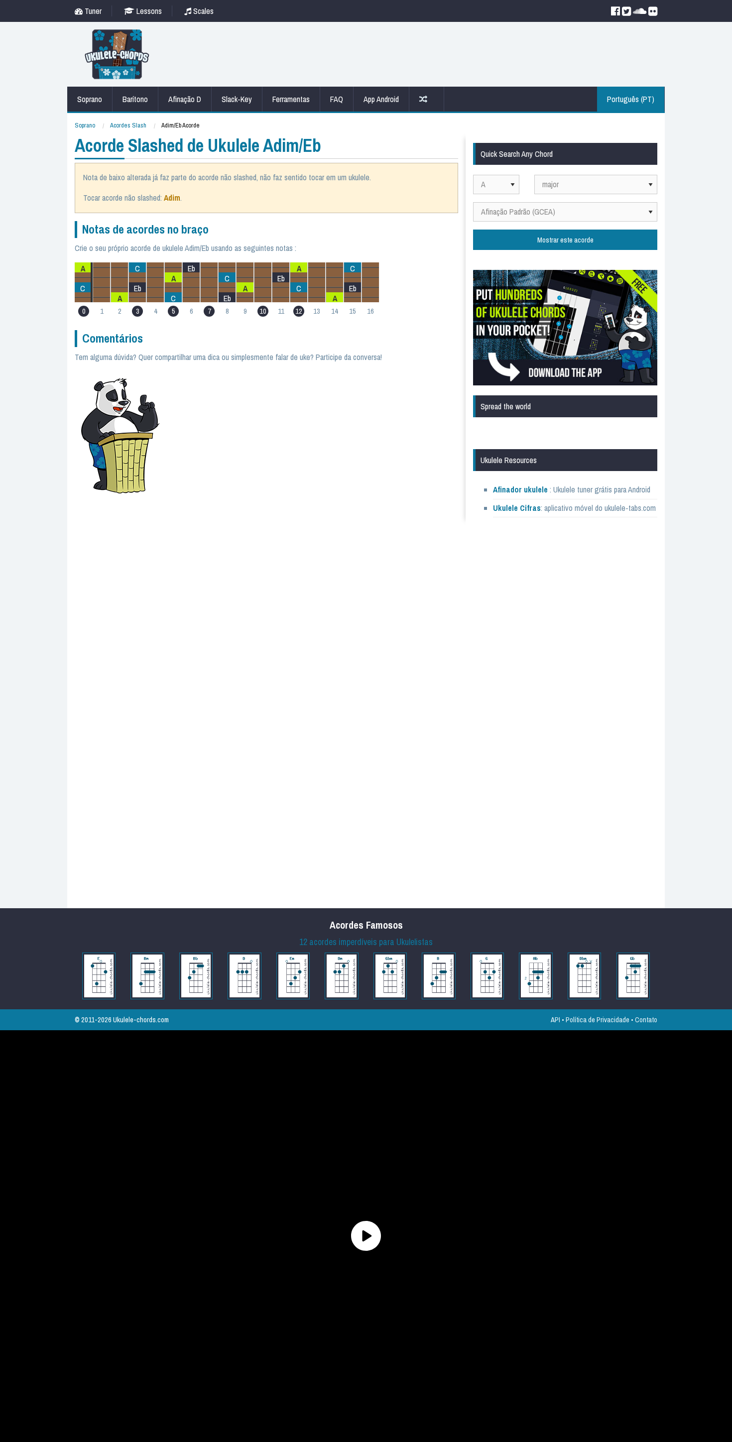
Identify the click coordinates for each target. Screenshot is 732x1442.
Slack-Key (237, 99)
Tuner (92, 10)
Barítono (135, 99)
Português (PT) (630, 99)
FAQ (336, 99)
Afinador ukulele (520, 489)
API (555, 1019)
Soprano (89, 99)
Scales (202, 10)
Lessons (148, 10)
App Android (381, 99)
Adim (172, 197)
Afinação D (184, 99)
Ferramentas (291, 99)
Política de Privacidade (597, 1019)
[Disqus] (315, 507)
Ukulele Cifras (517, 507)
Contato (646, 1019)
